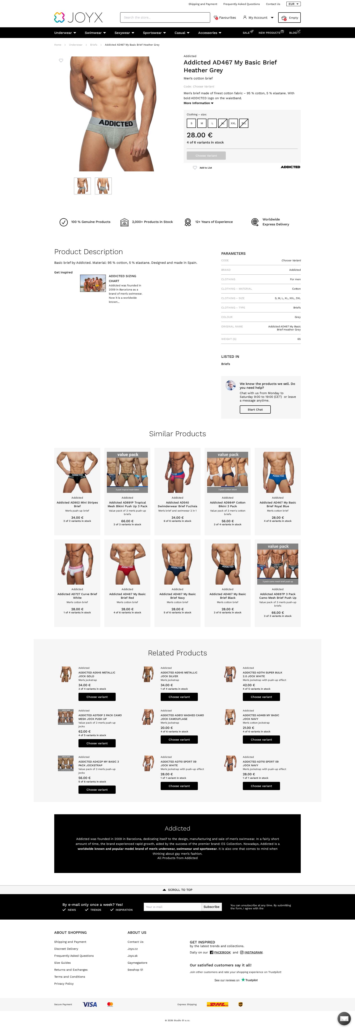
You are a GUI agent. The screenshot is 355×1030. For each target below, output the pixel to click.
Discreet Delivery (66, 948)
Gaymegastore (137, 962)
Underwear (63, 33)
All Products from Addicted (177, 858)
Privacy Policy (64, 983)
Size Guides (62, 962)
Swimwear (93, 33)
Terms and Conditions (69, 976)
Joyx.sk (133, 955)
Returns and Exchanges (71, 969)
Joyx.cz (133, 948)
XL (223, 123)
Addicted (190, 56)
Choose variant (97, 697)
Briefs (93, 44)
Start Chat (255, 409)
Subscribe (211, 907)
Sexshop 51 (135, 969)
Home (57, 44)
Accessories (207, 33)
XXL (233, 123)
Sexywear (122, 33)
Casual (180, 33)
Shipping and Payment (203, 4)
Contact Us (273, 4)
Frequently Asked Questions (241, 4)
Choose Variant (206, 155)
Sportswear (152, 33)
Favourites (226, 18)
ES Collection (231, 844)
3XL (243, 123)
